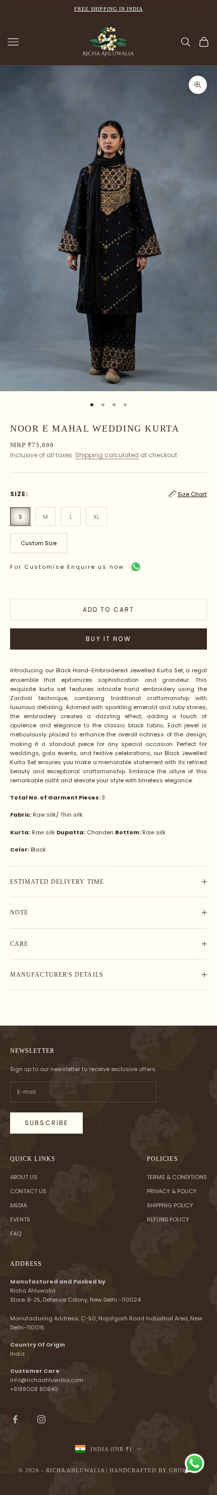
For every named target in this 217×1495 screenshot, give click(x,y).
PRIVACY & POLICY (172, 1191)
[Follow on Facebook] (15, 1419)
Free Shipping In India (108, 9)
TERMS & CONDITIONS (177, 1177)
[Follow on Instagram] (41, 1419)
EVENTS (20, 1219)
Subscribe (46, 1122)
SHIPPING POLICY (170, 1205)
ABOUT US (23, 1177)
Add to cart (109, 609)
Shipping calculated (107, 455)
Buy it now (108, 638)
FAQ (15, 1234)
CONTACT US (28, 1191)
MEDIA (18, 1205)
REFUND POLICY (168, 1219)
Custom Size (39, 543)
